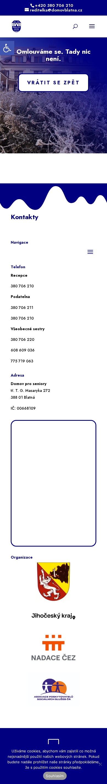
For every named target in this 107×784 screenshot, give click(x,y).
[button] (7, 48)
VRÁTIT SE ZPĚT (53, 82)
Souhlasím (55, 776)
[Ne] (100, 764)
